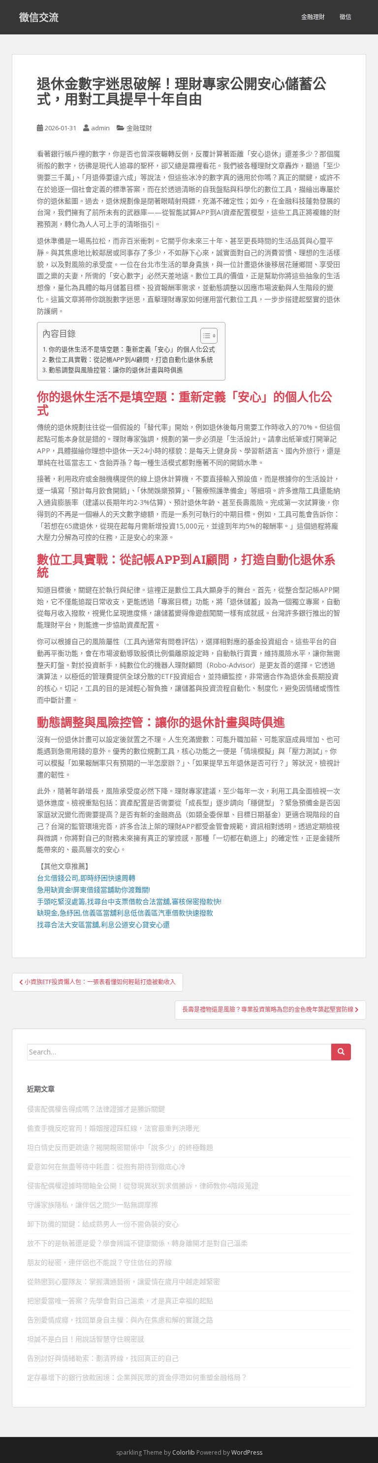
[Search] (341, 1052)
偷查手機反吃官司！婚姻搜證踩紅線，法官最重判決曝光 (113, 1128)
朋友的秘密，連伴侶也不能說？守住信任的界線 (99, 1262)
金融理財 (313, 17)
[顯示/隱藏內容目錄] (204, 335)
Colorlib (183, 1452)
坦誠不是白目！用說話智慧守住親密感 (85, 1339)
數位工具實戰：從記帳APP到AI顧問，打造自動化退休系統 (131, 359)
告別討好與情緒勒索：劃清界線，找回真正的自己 (103, 1358)
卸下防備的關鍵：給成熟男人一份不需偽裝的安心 (103, 1224)
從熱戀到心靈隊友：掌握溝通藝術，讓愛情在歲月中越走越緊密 (123, 1281)
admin (100, 127)
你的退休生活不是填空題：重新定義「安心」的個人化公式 (132, 349)
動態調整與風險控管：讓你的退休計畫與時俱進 (116, 370)
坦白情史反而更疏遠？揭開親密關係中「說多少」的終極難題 (120, 1147)
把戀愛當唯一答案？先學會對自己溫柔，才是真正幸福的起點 (120, 1300)
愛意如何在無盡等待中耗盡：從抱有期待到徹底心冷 (106, 1166)
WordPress (246, 1452)
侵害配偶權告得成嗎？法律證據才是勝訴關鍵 (96, 1108)
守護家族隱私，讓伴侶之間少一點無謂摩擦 (92, 1204)
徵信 (345, 17)
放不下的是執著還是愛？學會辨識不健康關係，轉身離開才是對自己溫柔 (137, 1243)
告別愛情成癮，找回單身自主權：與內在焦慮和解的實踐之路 (120, 1319)
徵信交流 (39, 17)
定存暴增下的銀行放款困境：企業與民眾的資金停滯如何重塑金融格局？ (137, 1377)
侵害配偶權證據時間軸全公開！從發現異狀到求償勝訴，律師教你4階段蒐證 (142, 1185)
